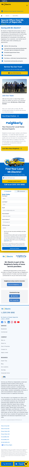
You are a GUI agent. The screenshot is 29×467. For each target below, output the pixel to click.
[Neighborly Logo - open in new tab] (4, 1)
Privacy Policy (6, 240)
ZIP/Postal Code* (6, 225)
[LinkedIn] (9, 322)
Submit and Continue (14, 248)
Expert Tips (4, 360)
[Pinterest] (15, 322)
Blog (2, 363)
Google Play (15, 300)
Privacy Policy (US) (5, 431)
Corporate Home (5, 373)
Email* (3, 207)
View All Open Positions (9, 116)
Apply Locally (4, 352)
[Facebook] (2, 322)
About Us (3, 343)
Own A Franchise (5, 346)
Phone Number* (5, 213)
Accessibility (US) (5, 436)
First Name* (4, 196)
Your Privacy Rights (7, 445)
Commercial (22, 191)
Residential (8, 191)
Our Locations (4, 367)
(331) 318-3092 (18, 185)
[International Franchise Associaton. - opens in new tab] (3, 377)
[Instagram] (12, 322)
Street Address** (6, 219)
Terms (22, 238)
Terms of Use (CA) (5, 428)
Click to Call (8, 463)
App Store (15, 296)
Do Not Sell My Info (5, 442)
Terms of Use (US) (5, 425)
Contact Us (4, 349)
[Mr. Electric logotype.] (8, 256)
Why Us (3, 340)
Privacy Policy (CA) (5, 434)
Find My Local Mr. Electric (14, 181)
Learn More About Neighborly (10, 148)
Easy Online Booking (15, 73)
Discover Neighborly (13, 284)
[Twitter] (5, 322)
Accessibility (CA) (5, 439)
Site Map (3, 370)
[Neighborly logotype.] (21, 256)
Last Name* (4, 201)
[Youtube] (18, 322)
